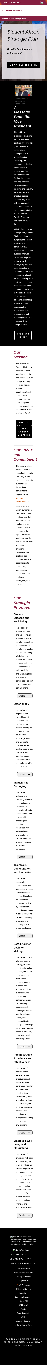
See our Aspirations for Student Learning (24, 428)
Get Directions (19, 1254)
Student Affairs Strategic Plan (14, 18)
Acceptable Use (23, 1281)
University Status (23, 1269)
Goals (22, 696)
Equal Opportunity (23, 1313)
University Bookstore (23, 1321)
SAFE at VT (23, 1305)
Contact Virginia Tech (23, 1263)
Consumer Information (23, 1297)
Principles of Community (23, 1273)
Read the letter (23, 335)
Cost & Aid (23, 1301)
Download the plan (23, 65)
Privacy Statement (23, 1277)
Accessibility (23, 1293)
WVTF (23, 1317)
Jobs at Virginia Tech (23, 1325)
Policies (23, 1309)
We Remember (24, 1285)
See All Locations (21, 1259)
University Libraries (23, 1289)
